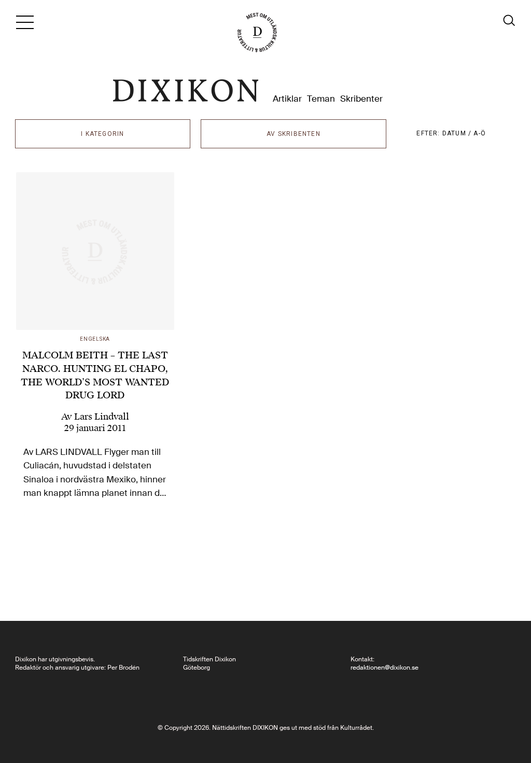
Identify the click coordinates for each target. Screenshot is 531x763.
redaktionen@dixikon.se (384, 667)
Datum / (458, 133)
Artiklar (287, 98)
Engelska (95, 339)
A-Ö (479, 133)
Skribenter (361, 98)
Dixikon (185, 90)
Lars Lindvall (101, 416)
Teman (321, 98)
